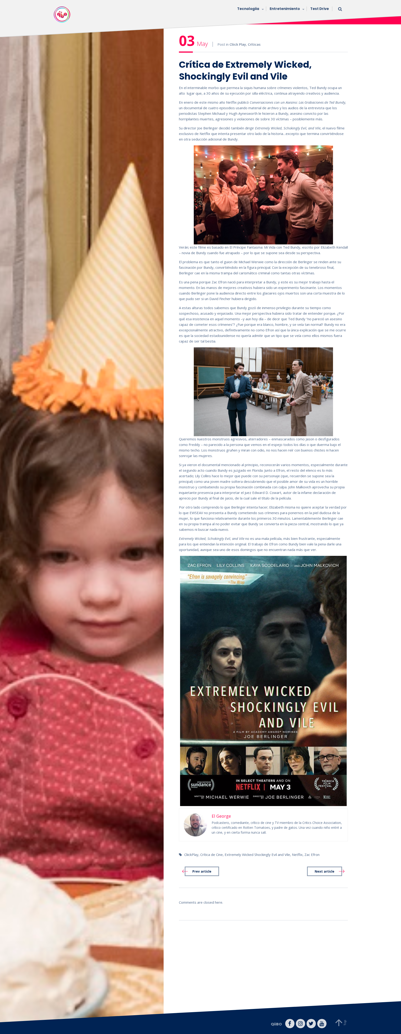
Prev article (201, 871)
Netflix (297, 854)
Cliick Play (238, 44)
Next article (324, 871)
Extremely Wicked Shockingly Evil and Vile (257, 854)
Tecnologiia (248, 8)
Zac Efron (312, 854)
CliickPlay (191, 854)
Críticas (254, 44)
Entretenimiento (285, 8)
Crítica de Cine (211, 854)
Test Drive (319, 8)
